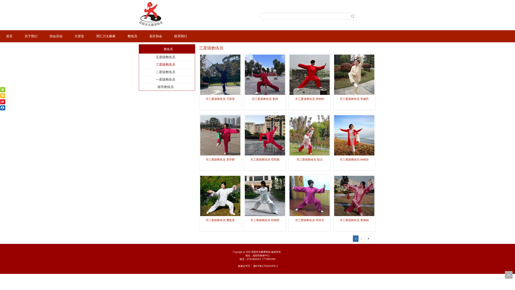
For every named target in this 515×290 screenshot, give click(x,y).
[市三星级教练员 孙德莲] (265, 195)
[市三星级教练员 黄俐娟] (354, 195)
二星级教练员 (165, 72)
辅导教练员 (166, 87)
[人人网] (2, 107)
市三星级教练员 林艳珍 (354, 159)
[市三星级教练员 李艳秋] (309, 74)
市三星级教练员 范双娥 (264, 159)
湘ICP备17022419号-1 (265, 266)
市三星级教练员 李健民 (354, 98)
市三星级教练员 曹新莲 (220, 220)
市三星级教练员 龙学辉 (220, 159)
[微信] (2, 89)
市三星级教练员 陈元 (310, 159)
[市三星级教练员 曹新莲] (220, 195)
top (509, 275)
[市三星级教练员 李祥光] (309, 195)
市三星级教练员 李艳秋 (309, 98)
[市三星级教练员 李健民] (354, 74)
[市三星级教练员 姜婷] (265, 74)
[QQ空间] (2, 95)
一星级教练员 (165, 79)
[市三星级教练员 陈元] (309, 135)
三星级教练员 (165, 64)
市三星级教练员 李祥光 (309, 220)
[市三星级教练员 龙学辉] (220, 135)
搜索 (352, 16)
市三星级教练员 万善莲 (220, 98)
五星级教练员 (165, 57)
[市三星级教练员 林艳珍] (354, 135)
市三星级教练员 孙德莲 (264, 220)
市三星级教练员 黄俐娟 (354, 220)
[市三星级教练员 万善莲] (220, 74)
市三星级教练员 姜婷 (265, 98)
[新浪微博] (2, 101)
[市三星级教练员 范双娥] (265, 135)
